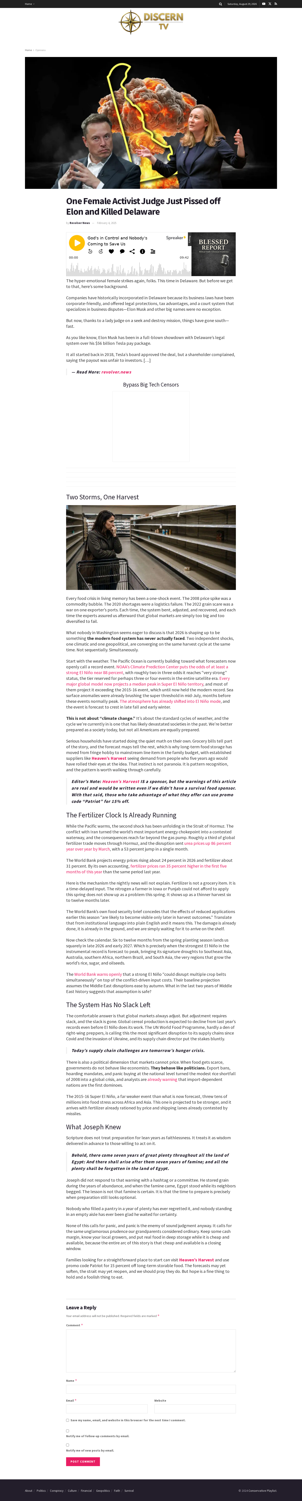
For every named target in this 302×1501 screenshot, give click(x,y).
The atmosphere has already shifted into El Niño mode (170, 701)
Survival (129, 1491)
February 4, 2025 (106, 223)
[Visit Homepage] (151, 22)
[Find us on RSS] (276, 4)
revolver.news (116, 372)
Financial (86, 1491)
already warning (162, 1079)
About (28, 1491)
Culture (72, 1491)
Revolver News (80, 223)
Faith (117, 1491)
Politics (41, 1491)
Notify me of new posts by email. (90, 1450)
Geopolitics (103, 1491)
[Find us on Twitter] (269, 4)
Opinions (40, 50)
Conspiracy (56, 1491)
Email (71, 1400)
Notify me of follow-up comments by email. (97, 1436)
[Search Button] (220, 4)
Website (160, 1400)
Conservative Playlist (262, 1491)
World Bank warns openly (98, 974)
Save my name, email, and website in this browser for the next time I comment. (128, 1420)
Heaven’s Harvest (109, 758)
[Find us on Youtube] (263, 4)
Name (71, 1380)
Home (28, 4)
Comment (74, 1325)
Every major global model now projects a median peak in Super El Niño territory (148, 681)
